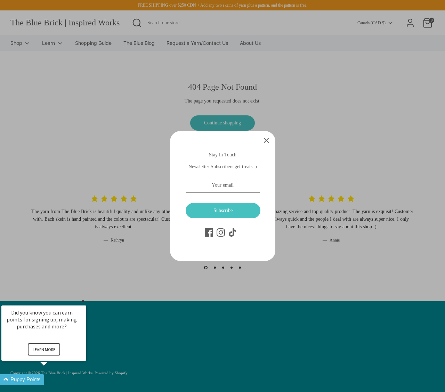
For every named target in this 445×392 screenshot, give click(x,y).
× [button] (83, 300)
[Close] (266, 140)
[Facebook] (209, 232)
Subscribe (223, 210)
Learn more (44, 349)
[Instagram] (221, 232)
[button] (52, 379)
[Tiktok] (232, 232)
